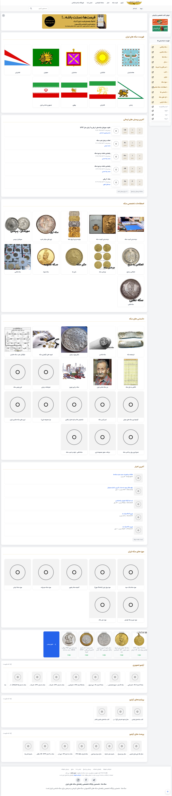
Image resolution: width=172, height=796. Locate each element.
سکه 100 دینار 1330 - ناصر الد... (56, 685)
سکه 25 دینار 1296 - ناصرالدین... (75, 685)
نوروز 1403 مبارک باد (127, 514)
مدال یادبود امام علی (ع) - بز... (120, 720)
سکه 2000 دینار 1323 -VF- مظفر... (45, 754)
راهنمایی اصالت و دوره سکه (102, 153)
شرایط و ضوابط (107, 769)
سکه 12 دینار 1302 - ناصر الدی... (135, 685)
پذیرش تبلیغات (65, 769)
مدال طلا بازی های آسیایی (136, 754)
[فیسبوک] (86, 780)
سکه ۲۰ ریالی (106, 179)
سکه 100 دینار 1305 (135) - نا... (17, 685)
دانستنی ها (163, 92)
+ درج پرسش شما (122, 191)
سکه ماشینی (163, 52)
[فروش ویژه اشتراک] (74, 22)
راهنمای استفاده (97, 769)
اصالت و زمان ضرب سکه (103, 140)
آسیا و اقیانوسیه (163, 107)
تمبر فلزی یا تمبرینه (161, 67)
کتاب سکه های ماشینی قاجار (102, 720)
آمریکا (166, 119)
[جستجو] (31, 8)
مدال (165, 62)
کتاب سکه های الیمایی (137, 720)
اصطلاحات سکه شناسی (160, 87)
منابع (72, 769)
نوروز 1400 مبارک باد (127, 527)
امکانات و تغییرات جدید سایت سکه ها (123, 475)
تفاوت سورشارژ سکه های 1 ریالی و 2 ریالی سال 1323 (95, 127)
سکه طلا (164, 57)
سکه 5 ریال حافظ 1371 (82, 754)
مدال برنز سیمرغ (122, 754)
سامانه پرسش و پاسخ (137, 191)
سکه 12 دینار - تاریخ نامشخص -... (115, 685)
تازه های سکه (163, 97)
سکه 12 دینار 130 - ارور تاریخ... (95, 685)
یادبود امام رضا (28, 754)
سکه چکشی (163, 47)
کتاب (165, 72)
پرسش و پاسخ (87, 769)
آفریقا (166, 111)
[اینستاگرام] (78, 780)
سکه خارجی (163, 102)
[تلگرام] (94, 780)
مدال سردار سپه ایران (96, 754)
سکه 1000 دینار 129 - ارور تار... (64, 754)
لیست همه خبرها (138, 539)
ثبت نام (135, 9)
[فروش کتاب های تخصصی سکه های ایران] (160, 25)
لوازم (165, 77)
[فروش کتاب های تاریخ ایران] (160, 31)
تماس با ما (78, 769)
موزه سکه (164, 82)
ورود (141, 9)
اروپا (166, 115)
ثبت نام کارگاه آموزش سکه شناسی (124, 501)
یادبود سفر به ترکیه (109, 754)
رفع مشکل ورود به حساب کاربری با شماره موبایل (120, 488)
